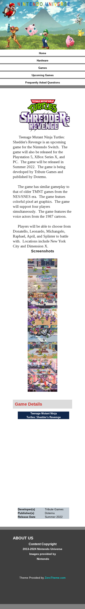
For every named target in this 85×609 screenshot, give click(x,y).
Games (42, 67)
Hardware (42, 60)
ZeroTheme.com (55, 577)
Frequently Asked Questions (42, 82)
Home (42, 53)
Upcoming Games (43, 75)
